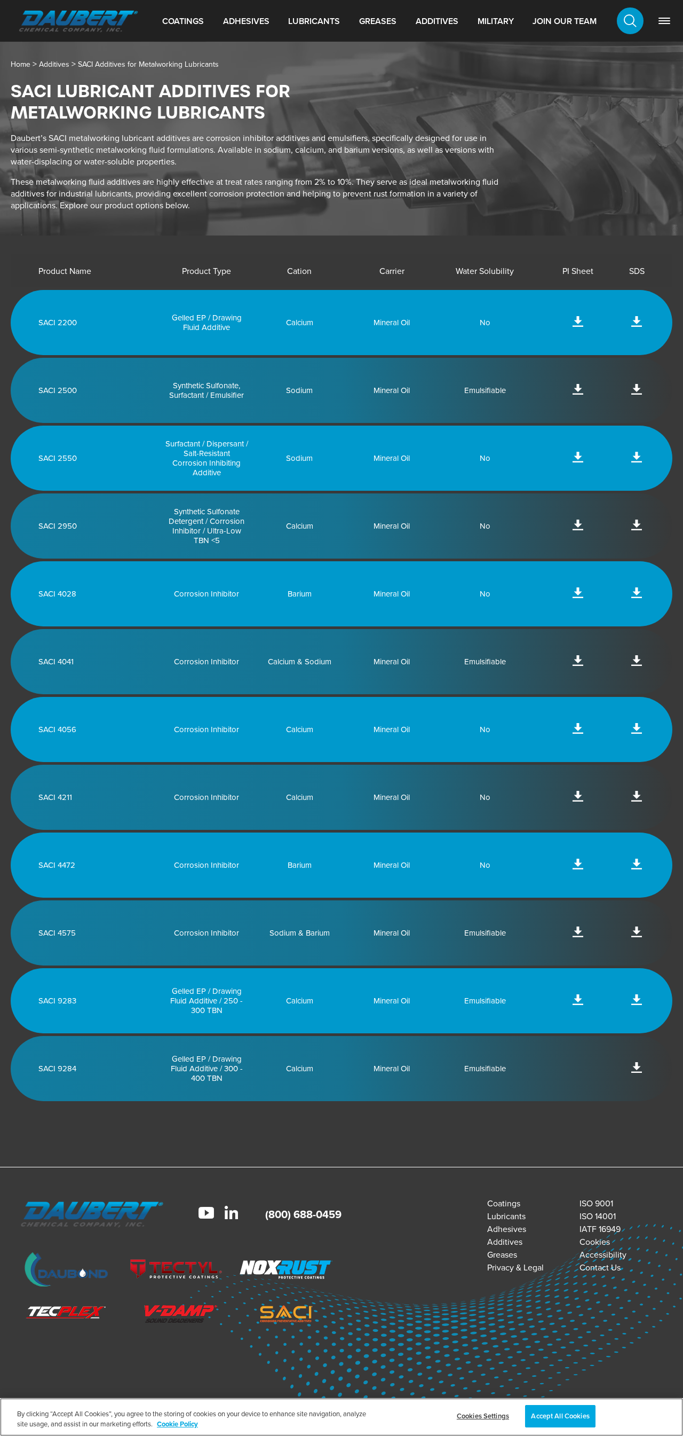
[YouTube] (206, 1214)
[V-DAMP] (176, 1315)
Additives (437, 21)
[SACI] (286, 1315)
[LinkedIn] (231, 1214)
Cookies (594, 1241)
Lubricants (314, 21)
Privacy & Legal (515, 1267)
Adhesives (246, 21)
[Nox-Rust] (286, 1271)
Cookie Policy (177, 1424)
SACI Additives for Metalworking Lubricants (148, 64)
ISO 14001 (597, 1216)
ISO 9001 (596, 1203)
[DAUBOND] (66, 1270)
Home (20, 64)
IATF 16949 (600, 1229)
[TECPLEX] (66, 1315)
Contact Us (600, 1267)
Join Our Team (565, 21)
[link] (664, 21)
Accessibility (602, 1254)
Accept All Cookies (560, 1416)
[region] (341, 1417)
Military (496, 21)
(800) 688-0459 (303, 1214)
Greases (377, 21)
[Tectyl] (176, 1271)
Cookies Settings (483, 1416)
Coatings (183, 21)
